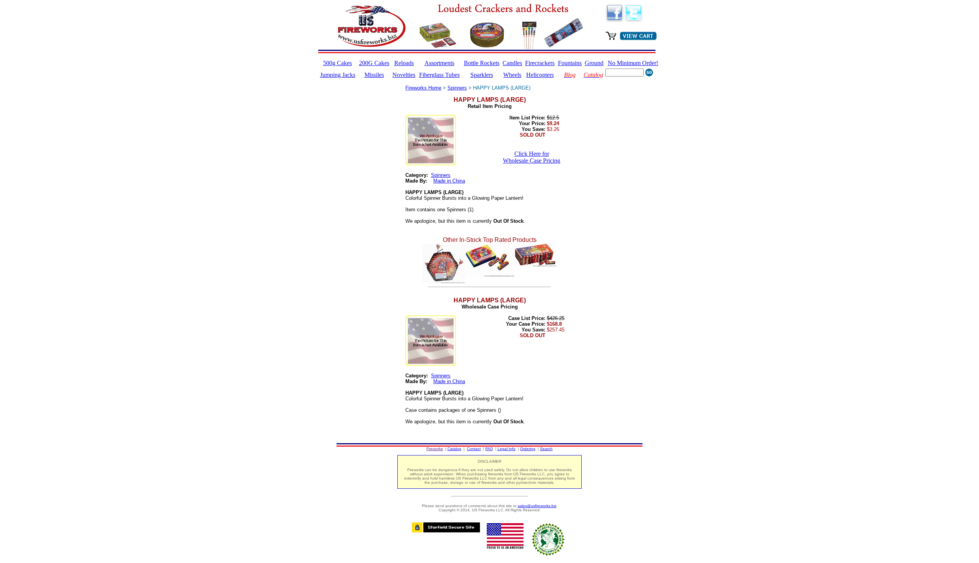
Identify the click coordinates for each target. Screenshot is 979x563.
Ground (594, 63)
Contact (474, 449)
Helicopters (540, 75)
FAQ (489, 449)
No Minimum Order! (633, 63)
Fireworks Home (423, 88)
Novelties (403, 75)
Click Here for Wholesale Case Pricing (531, 157)
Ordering (527, 449)
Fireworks (434, 449)
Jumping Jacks (337, 75)
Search (546, 449)
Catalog (454, 449)
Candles (512, 63)
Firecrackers (540, 63)
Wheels (512, 75)
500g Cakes (337, 63)
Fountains (570, 63)
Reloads (404, 63)
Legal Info (507, 449)
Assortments (439, 63)
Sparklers (481, 75)
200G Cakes (374, 63)
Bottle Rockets (481, 63)
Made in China (449, 181)
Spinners (457, 88)
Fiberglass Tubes (439, 75)
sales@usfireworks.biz (537, 506)
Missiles (374, 75)
